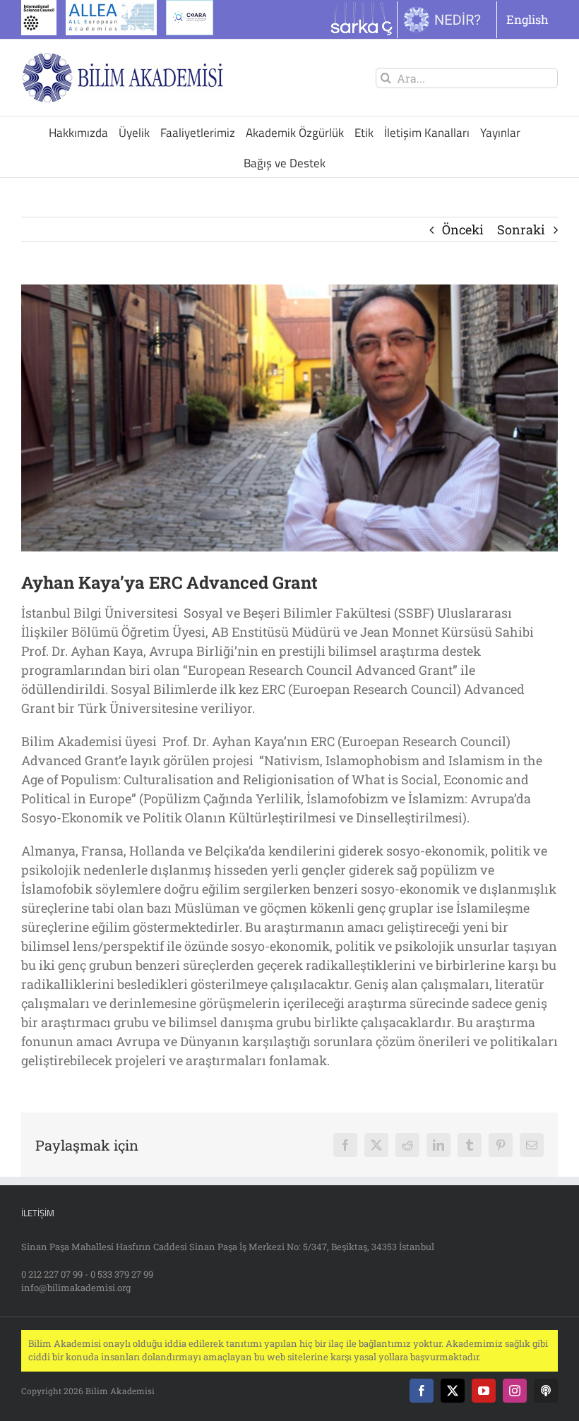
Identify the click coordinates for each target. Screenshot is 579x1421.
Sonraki (521, 229)
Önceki (463, 229)
